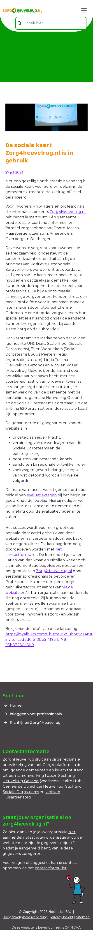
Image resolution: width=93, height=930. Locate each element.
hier (72, 832)
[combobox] (50, 23)
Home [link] (15, 705)
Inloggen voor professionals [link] (35, 714)
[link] (22, 10)
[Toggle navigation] (84, 10)
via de (67, 587)
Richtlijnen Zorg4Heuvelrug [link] (34, 722)
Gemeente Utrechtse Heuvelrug (33, 786)
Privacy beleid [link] (62, 917)
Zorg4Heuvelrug (65, 212)
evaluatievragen (42, 495)
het (59, 549)
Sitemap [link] (83, 917)
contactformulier (21, 555)
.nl (83, 212)
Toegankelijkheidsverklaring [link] (25, 917)
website (12, 592)
